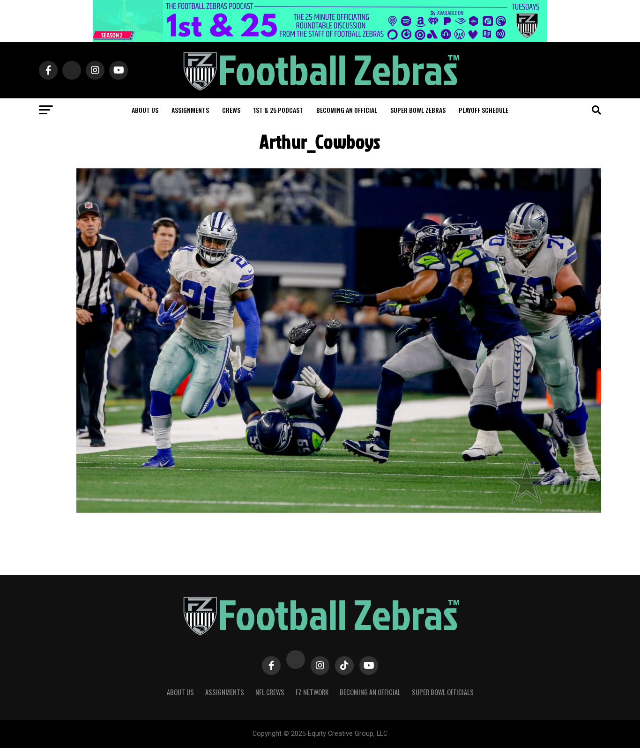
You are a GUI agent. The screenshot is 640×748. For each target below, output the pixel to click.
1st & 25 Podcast (278, 110)
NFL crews (269, 692)
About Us (180, 692)
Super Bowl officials (443, 692)
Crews (231, 110)
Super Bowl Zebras (418, 110)
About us (145, 110)
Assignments (190, 110)
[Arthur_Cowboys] (338, 512)
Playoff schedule (483, 110)
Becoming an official (346, 110)
